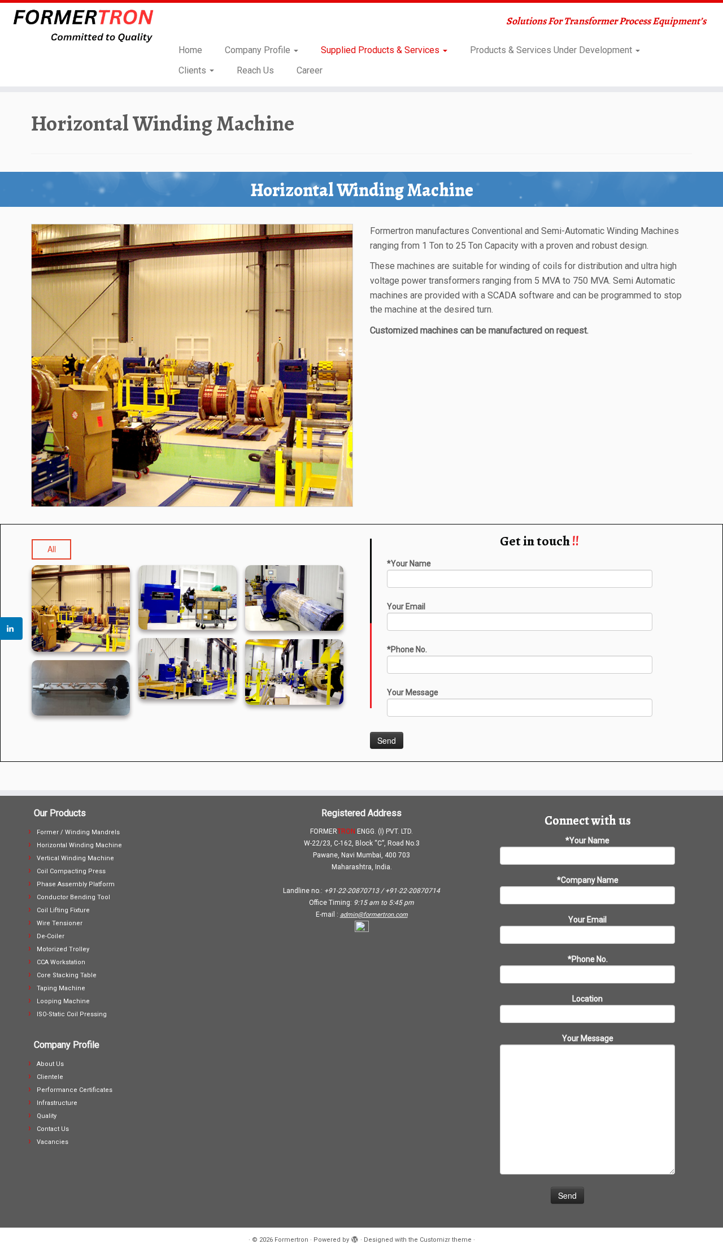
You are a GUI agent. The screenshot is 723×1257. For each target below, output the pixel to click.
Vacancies (52, 1142)
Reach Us (255, 70)
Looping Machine (63, 1001)
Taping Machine (61, 988)
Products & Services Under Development (552, 50)
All (51, 548)
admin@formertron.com (374, 914)
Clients (193, 70)
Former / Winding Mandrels (78, 832)
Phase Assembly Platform (76, 884)
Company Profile (259, 50)
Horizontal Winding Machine (79, 845)
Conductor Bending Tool (73, 897)
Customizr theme (446, 1239)
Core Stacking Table (67, 975)
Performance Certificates (74, 1090)
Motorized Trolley (63, 949)
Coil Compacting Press (71, 871)
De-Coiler (50, 936)
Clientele (50, 1077)
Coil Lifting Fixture (63, 910)
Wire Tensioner (59, 923)
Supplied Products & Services (381, 50)
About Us (50, 1064)
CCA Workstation (61, 962)
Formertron (291, 1239)
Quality (46, 1116)
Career (310, 70)
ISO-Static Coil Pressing (72, 1014)
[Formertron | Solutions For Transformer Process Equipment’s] (83, 26)
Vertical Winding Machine (75, 858)
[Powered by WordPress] (355, 1238)
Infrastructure (57, 1103)
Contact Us (53, 1129)
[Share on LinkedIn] (11, 628)
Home (190, 50)
